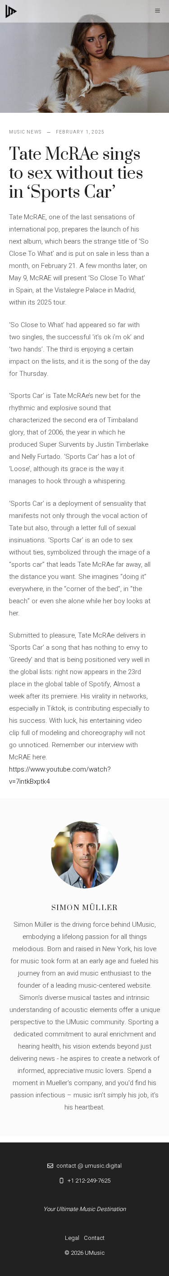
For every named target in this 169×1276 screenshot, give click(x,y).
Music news (25, 132)
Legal (72, 1238)
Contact (94, 1238)
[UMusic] (11, 11)
